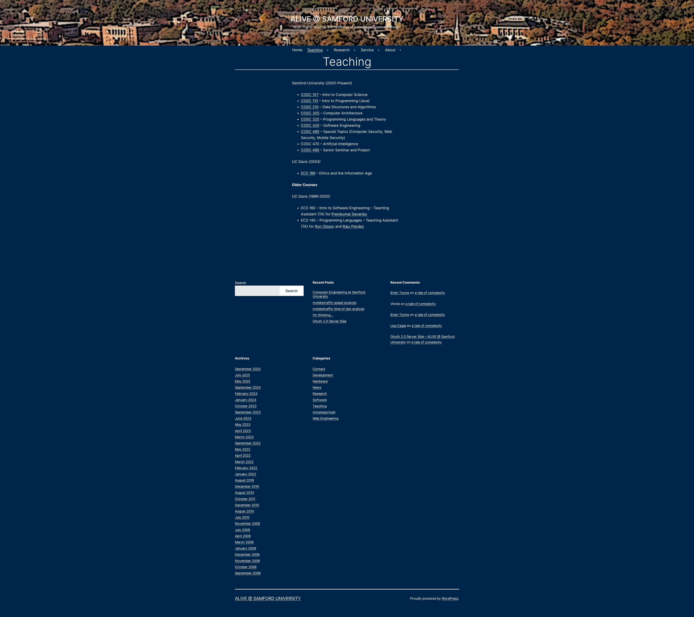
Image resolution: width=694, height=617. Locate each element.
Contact (319, 369)
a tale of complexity (430, 293)
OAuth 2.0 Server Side (329, 321)
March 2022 (244, 462)
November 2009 (247, 523)
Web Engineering (326, 418)
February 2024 (246, 393)
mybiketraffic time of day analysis (338, 309)
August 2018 (244, 480)
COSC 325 (310, 119)
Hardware (320, 381)
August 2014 (244, 492)
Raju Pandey (353, 226)
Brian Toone (399, 293)
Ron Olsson (324, 226)
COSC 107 (309, 94)
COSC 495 (310, 150)
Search (240, 283)
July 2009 (242, 530)
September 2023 (248, 412)
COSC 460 (310, 131)
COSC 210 (310, 107)
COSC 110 (309, 101)
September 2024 (248, 387)
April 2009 (243, 536)
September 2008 (248, 573)
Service (367, 50)
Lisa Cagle (398, 326)
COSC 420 (310, 125)
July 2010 (242, 517)
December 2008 (247, 554)
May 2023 (242, 424)
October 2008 (245, 567)
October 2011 (245, 499)
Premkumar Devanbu (349, 214)
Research (342, 50)
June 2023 (243, 418)
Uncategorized (324, 412)
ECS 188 (308, 173)
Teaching (315, 50)
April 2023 (243, 431)
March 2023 (244, 437)
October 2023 (245, 406)
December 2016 (247, 486)
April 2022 (243, 455)
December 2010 (247, 505)
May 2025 (242, 381)
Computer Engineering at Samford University (339, 294)
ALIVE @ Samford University (347, 18)
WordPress (450, 598)
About (390, 50)
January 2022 (245, 474)
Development (323, 375)
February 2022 (246, 468)
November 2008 (247, 561)
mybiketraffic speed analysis (334, 303)
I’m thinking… (323, 315)
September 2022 (248, 443)
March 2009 (244, 542)
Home (297, 50)
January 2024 (245, 400)
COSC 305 (310, 113)
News (317, 387)
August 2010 (244, 511)
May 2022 (242, 449)
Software (320, 400)
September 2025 (248, 369)
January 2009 (245, 548)
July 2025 (242, 375)
